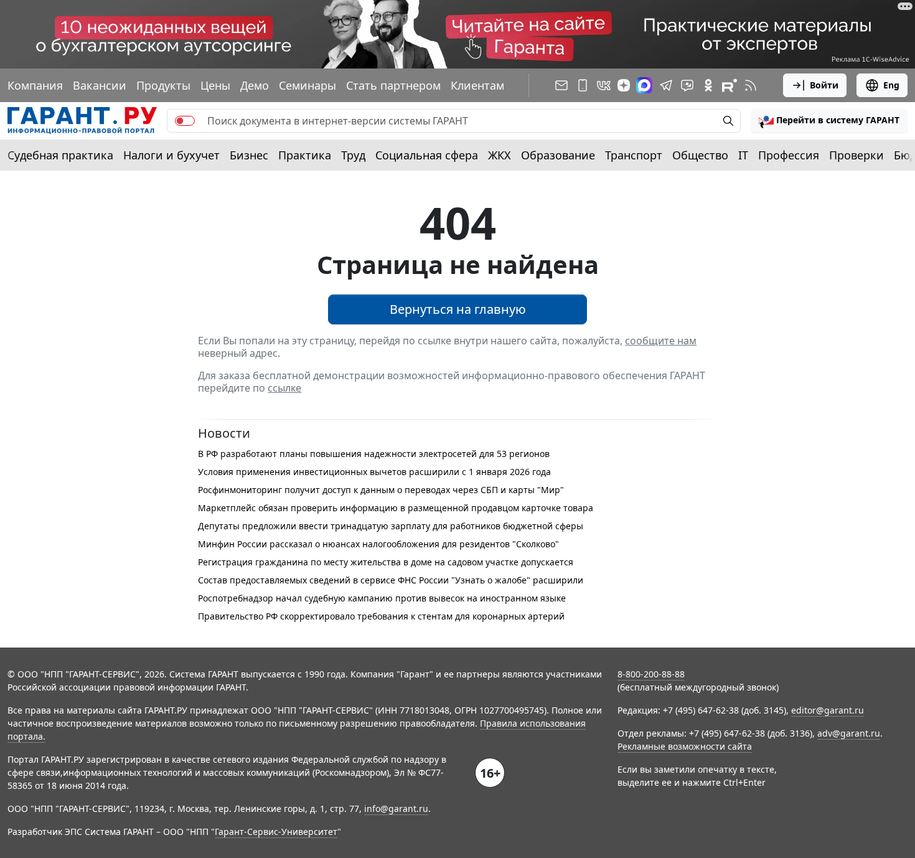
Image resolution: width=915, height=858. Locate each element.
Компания (35, 85)
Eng (891, 85)
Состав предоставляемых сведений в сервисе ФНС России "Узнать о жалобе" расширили (390, 580)
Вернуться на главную (458, 309)
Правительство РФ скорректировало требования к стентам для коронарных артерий (381, 616)
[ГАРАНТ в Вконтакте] (603, 85)
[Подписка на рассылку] (561, 85)
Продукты (163, 85)
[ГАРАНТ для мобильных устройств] (582, 85)
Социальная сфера (426, 155)
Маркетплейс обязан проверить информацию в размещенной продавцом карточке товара (395, 508)
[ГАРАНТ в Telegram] (666, 85)
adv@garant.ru (848, 733)
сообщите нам (661, 340)
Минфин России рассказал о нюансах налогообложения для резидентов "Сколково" (378, 544)
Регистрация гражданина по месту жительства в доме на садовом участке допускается (385, 562)
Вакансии (99, 85)
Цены (215, 85)
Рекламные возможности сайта (684, 746)
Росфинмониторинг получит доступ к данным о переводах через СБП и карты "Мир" (381, 490)
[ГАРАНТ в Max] (644, 85)
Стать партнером (393, 85)
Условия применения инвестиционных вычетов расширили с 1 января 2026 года (374, 472)
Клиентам (477, 85)
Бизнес (249, 155)
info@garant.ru (396, 808)
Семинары (307, 85)
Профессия (788, 155)
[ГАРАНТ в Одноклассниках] (708, 85)
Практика (304, 155)
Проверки (856, 155)
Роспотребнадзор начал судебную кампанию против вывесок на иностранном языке (382, 598)
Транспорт (633, 155)
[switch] (185, 121)
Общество (700, 155)
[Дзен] (623, 85)
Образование (558, 155)
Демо (254, 85)
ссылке (284, 388)
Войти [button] (824, 85)
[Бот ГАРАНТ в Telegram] (687, 85)
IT (743, 155)
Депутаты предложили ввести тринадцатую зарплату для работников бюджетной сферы (390, 526)
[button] (829, 121)
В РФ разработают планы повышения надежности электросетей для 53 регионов (374, 454)
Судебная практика (60, 155)
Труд (353, 155)
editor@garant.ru (827, 710)
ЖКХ (499, 155)
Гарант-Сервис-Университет (276, 831)
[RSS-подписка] (750, 85)
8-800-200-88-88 (651, 674)
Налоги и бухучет (171, 155)
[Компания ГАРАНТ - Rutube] (729, 85)
